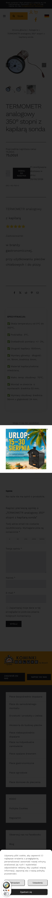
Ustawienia (38, 883)
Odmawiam (14, 883)
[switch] (6, 893)
